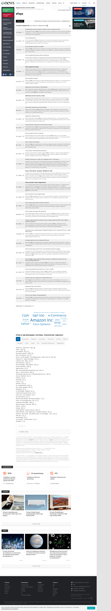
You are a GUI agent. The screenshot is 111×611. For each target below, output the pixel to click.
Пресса (33, 343)
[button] (89, 3)
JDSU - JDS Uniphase (21, 355)
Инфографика (6, 70)
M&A (64, 324)
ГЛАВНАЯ (18, 3)
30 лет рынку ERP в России (7, 23)
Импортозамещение (8, 40)
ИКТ (18, 339)
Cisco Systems (41, 324)
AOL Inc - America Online (22, 372)
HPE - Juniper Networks (22, 387)
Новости (7, 585)
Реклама (40, 587)
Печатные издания (26, 595)
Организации (25, 339)
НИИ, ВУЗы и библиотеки (48, 343)
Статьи (27, 343)
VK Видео (55, 589)
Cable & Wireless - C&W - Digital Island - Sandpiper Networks (31, 412)
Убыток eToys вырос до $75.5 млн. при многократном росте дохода (42, 249)
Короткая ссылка (24, 431)
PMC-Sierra (19, 415)
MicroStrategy (19, 417)
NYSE (57, 322)
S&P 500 (38, 315)
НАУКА (59, 3)
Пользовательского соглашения (10, 608)
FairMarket (18, 421)
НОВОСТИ (24, 3)
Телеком (5, 57)
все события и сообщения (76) (38, 25)
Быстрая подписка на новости (81, 582)
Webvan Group (19, 368)
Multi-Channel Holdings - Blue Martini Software (28, 398)
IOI (64, 321)
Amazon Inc (41, 320)
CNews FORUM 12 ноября (6, 10)
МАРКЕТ (48, 3)
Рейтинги (5, 67)
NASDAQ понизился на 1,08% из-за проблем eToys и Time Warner (42, 159)
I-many (17, 381)
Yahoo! (25, 323)
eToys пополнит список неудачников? (35, 194)
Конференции (24, 585)
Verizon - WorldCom (21, 376)
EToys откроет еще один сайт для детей (35, 211)
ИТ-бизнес (5, 63)
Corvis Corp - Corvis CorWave (23, 395)
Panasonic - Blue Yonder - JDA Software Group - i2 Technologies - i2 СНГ (34, 413)
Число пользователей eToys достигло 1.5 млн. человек (39, 269)
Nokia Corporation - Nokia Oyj (23, 404)
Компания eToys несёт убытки (33, 286)
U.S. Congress (25, 321)
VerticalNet (19, 379)
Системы (58, 339)
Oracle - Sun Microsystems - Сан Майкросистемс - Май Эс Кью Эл (33, 357)
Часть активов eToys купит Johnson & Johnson (37, 55)
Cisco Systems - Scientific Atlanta (24, 419)
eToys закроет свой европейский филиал (36, 150)
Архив (6, 593)
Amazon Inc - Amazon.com (22, 347)
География (19, 343)
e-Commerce (57, 315)
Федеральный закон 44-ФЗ (41, 312)
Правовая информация (79, 590)
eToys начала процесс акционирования (35, 295)
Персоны (65, 339)
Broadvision (19, 389)
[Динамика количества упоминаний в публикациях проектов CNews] (70, 26)
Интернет (5, 60)
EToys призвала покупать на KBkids (34, 46)
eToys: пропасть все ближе (32, 142)
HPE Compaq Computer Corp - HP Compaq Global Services (30, 374)
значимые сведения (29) (22, 25)
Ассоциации (42, 339)
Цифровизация (7, 37)
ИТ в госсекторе (7, 47)
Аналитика (31, 3)
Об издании (41, 585)
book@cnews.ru (66, 21)
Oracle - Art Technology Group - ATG (25, 400)
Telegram (55, 593)
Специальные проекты (27, 587)
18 (24, 349)
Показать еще (36, 524)
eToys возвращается (30, 38)
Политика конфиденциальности (81, 586)
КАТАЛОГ (84, 3)
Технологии (51, 339)
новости (31, 439)
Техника (23, 591)
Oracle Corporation (21, 366)
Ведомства (33, 339)
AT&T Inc (18, 406)
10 (54, 357)
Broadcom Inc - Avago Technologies (25, 359)
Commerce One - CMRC (22, 361)
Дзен (54, 595)
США (25, 315)
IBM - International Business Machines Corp (27, 370)
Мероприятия (60, 343)
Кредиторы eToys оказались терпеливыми (36, 87)
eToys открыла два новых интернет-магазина (37, 202)
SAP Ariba (57, 326)
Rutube (54, 591)
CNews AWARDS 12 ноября (7, 15)
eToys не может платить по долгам (34, 133)
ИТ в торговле (6, 53)
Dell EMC (18, 383)
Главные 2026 (7, 28)
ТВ (63, 3)
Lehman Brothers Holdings (57, 312)
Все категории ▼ (64, 10)
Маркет (23, 589)
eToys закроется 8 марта (31, 78)
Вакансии (40, 589)
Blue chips (63, 318)
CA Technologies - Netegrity (23, 391)
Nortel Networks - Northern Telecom (25, 410)
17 (28, 351)
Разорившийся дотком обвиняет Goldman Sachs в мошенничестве (42, 29)
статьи (51, 439)
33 (34, 347)
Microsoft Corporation (21, 353)
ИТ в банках (6, 50)
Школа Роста (6, 19)
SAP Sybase (64, 319)
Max (54, 585)
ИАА (38, 343)
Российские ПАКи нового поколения (7, 33)
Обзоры (7, 591)
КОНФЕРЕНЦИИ (40, 3)
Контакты (40, 591)
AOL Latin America (20, 396)
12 (30, 355)
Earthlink (18, 378)
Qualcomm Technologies (22, 402)
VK (53, 587)
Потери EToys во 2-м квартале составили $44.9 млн (38, 277)
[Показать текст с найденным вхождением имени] (47, 26)
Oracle (25, 319)
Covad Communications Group (23, 393)
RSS (74, 584)
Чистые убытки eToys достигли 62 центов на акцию (38, 124)
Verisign (18, 408)
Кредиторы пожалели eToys (32, 116)
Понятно (91, 608)
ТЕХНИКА (54, 3)
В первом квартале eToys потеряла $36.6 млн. (37, 240)
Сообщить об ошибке (78, 588)
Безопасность (6, 43)
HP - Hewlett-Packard (21, 385)
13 (32, 353)
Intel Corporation (20, 362)
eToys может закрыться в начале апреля (35, 107)
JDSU (57, 319)
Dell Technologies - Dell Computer (24, 364)
